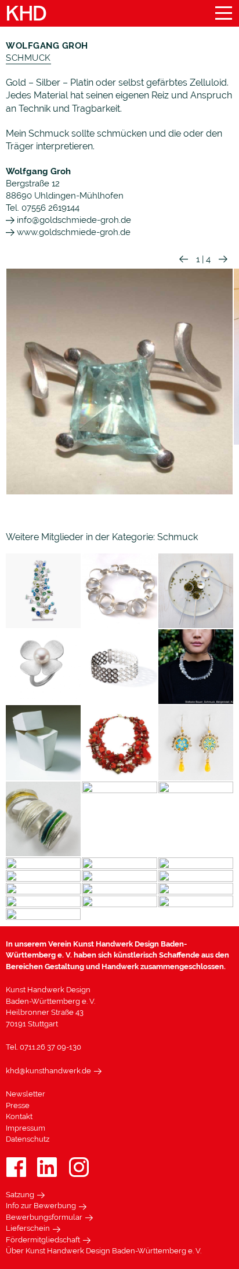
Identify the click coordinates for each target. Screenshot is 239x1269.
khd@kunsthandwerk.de (48, 1070)
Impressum (25, 1128)
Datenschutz (27, 1139)
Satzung (20, 1194)
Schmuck (28, 58)
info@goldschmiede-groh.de (73, 220)
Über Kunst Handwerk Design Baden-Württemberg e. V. (103, 1250)
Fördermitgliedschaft (43, 1239)
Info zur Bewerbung (41, 1205)
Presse (18, 1105)
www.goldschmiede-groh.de (73, 232)
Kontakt (19, 1116)
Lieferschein (28, 1228)
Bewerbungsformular (44, 1217)
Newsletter (25, 1094)
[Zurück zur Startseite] (26, 13)
